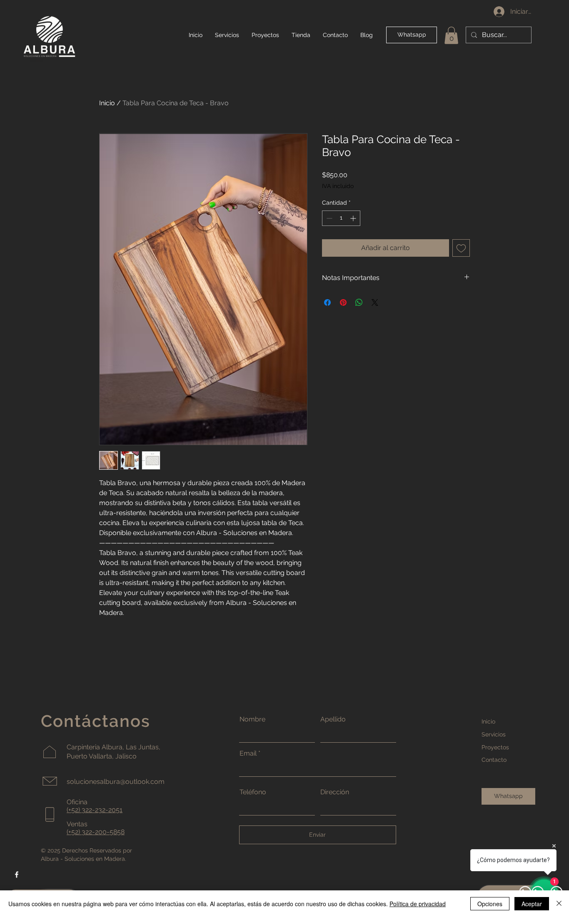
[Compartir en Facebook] (327, 302)
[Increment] (354, 218)
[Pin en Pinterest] (343, 302)
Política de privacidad (417, 904)
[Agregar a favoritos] (461, 248)
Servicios (494, 734)
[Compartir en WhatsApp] (359, 302)
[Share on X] (375, 302)
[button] (451, 35)
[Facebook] (16, 874)
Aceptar (532, 904)
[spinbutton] (341, 218)
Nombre (252, 719)
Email (248, 753)
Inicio (107, 103)
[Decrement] (328, 218)
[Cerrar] (559, 903)
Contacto (494, 759)
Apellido (333, 719)
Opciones (489, 904)
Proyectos (495, 747)
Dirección (334, 792)
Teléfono (253, 792)
